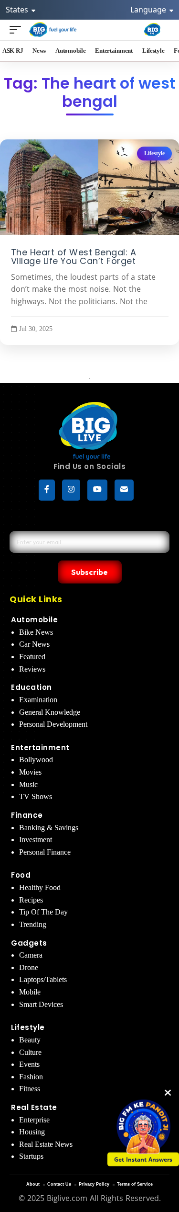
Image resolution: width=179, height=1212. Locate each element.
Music (28, 784)
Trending (32, 924)
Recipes (31, 900)
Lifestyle (154, 153)
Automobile (34, 620)
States (18, 9)
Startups (31, 1156)
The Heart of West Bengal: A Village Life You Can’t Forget (74, 256)
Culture (30, 1052)
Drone (28, 967)
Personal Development (53, 724)
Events (29, 1064)
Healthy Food (40, 887)
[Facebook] (47, 490)
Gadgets (29, 943)
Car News (34, 644)
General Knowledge (49, 712)
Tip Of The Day (43, 912)
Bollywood (36, 759)
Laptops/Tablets (43, 979)
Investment (35, 839)
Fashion (31, 1077)
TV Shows (35, 796)
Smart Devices (41, 1004)
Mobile (30, 992)
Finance (27, 815)
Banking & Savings (48, 827)
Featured (32, 656)
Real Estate (34, 1107)
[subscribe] (124, 490)
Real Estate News (46, 1144)
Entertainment (40, 748)
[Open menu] (18, 29)
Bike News (36, 632)
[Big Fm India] (152, 29)
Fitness (29, 1089)
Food (21, 875)
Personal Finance (45, 852)
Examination (38, 700)
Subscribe (89, 572)
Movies (30, 772)
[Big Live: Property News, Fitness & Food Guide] (53, 29)
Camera (30, 955)
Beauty (30, 1040)
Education (31, 687)
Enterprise (34, 1120)
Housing (32, 1132)
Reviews (32, 669)
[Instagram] (71, 490)
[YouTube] (97, 490)
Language (149, 9)
